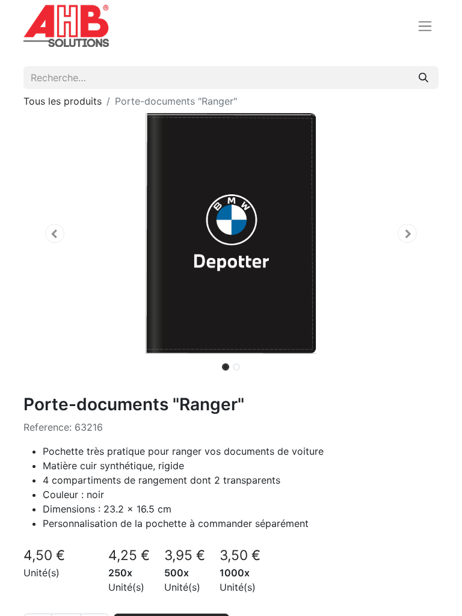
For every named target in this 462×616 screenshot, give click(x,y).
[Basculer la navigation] (425, 26)
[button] (54, 233)
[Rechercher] (423, 77)
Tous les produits (62, 101)
